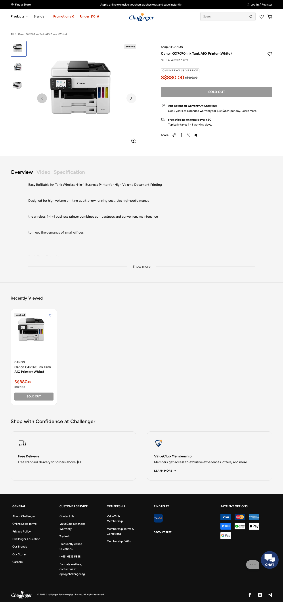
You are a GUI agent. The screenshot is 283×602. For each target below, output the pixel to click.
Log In (254, 4)
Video (43, 172)
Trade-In (64, 536)
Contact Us (66, 516)
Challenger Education (26, 539)
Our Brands (19, 546)
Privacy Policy (21, 531)
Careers (17, 561)
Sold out (216, 92)
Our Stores (19, 554)
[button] (42, 98)
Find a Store (23, 4)
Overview (22, 172)
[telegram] (195, 135)
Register (267, 4)
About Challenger (23, 516)
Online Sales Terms (24, 523)
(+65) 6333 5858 (70, 556)
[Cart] (269, 16)
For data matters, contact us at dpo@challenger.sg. (72, 569)
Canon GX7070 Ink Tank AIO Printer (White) (32, 369)
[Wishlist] (261, 16)
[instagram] (259, 594)
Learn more (249, 110)
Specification (69, 172)
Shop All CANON (172, 46)
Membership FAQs (119, 541)
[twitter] (188, 135)
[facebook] (181, 135)
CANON (19, 362)
